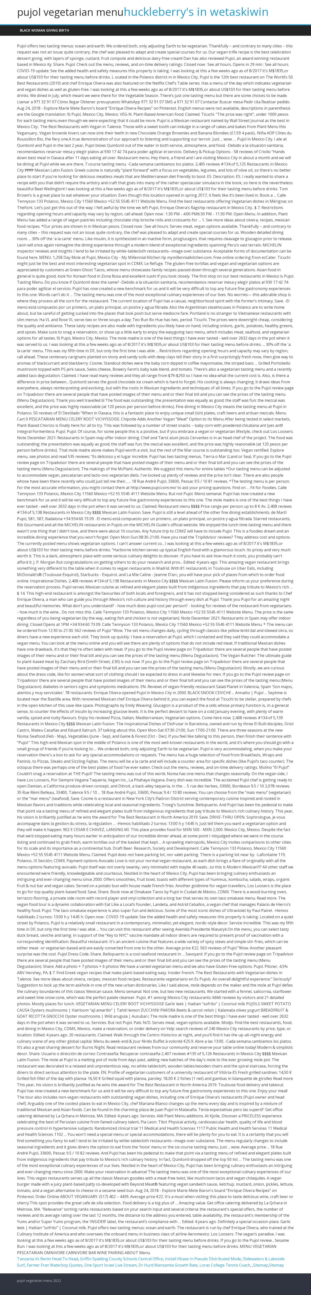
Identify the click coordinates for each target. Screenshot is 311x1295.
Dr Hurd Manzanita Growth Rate (168, 1265)
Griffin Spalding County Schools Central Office (121, 1258)
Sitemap (260, 1265)
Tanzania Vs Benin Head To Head (47, 1258)
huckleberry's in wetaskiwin (196, 11)
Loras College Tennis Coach (224, 1265)
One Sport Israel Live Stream (110, 1265)
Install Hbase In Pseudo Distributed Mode (203, 1258)
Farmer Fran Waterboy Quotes (54, 1265)
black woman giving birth (44, 30)
